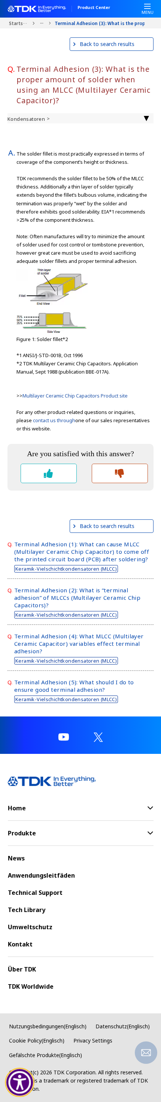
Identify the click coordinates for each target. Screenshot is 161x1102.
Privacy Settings (92, 1040)
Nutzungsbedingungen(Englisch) (47, 1026)
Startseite (19, 23)
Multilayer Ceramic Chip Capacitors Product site (75, 395)
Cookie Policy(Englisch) (36, 1040)
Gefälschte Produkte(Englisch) (45, 1055)
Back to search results (107, 43)
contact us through (54, 420)
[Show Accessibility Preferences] (19, 1082)
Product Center (94, 8)
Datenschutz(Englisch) (122, 1026)
